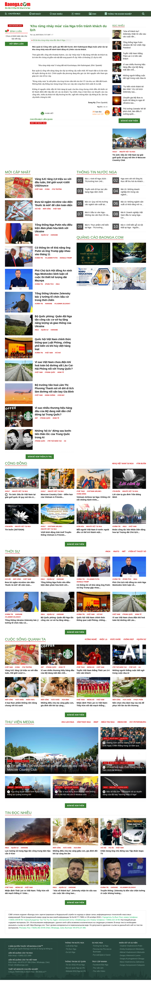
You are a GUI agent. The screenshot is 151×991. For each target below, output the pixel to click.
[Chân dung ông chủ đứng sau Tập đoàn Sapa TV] (123, 831)
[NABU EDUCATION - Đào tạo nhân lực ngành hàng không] (93, 277)
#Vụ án (111, 848)
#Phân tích (49, 284)
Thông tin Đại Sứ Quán (75, 961)
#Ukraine (54, 235)
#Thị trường (57, 189)
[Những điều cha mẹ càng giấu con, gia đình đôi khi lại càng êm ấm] (57, 687)
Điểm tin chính (14, 24)
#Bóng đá (90, 667)
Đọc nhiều (58, 14)
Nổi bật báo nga (117, 24)
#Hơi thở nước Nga (15, 25)
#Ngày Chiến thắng (126, 763)
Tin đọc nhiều (18, 813)
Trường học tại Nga (100, 946)
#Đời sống (47, 209)
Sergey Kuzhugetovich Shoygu (132, 959)
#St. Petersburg (137, 722)
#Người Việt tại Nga (127, 152)
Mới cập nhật (18, 172)
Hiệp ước (8, 548)
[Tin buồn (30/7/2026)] (22, 514)
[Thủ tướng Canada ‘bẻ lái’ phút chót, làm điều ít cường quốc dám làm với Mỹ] (116, 112)
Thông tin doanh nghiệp (120, 14)
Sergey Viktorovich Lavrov (130, 955)
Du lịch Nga (70, 952)
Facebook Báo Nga (100, 965)
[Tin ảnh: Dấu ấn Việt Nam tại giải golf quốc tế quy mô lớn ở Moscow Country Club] (129, 139)
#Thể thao (81, 491)
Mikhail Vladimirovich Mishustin (132, 952)
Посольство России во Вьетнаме (102, 950)
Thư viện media (19, 722)
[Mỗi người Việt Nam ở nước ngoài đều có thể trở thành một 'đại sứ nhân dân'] (93, 514)
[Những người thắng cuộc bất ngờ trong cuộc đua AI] (116, 78)
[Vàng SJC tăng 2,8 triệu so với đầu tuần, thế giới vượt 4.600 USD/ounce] (19, 188)
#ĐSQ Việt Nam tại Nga (123, 463)
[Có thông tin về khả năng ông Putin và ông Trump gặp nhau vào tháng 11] (19, 256)
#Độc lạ (103, 639)
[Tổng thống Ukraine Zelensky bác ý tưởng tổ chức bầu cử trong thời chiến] (19, 302)
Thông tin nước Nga (97, 172)
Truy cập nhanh (99, 961)
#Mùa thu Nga (108, 722)
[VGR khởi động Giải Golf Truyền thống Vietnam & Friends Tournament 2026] (57, 514)
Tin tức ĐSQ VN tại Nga (75, 965)
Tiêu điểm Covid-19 (84, 21)
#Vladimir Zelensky (62, 303)
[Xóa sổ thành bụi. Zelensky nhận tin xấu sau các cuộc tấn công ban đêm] (116, 34)
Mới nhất (36, 14)
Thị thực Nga (71, 949)
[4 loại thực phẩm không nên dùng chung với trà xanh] (22, 687)
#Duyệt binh (114, 738)
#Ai (65, 441)
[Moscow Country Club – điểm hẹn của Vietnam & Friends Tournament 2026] (57, 479)
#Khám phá (123, 738)
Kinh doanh (9, 635)
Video (77, 14)
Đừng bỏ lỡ (115, 21)
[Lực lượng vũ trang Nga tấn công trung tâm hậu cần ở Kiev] (28, 831)
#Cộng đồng (81, 494)
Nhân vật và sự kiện (128, 943)
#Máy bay (113, 787)
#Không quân (122, 787)
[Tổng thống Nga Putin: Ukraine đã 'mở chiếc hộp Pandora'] (116, 45)
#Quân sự (44, 235)
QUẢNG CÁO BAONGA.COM (100, 237)
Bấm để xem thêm (129, 121)
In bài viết (49, 113)
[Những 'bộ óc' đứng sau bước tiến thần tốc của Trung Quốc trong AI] (19, 439)
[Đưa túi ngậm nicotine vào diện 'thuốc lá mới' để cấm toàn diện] (19, 210)
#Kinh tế (60, 372)
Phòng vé (8, 909)
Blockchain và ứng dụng (52, 21)
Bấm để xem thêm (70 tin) (40, 457)
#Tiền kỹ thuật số (137, 551)
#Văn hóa (80, 526)
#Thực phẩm (138, 700)
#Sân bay (61, 395)
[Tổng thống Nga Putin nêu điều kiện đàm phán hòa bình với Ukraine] (19, 233)
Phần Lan (9, 906)
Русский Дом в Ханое (102, 955)
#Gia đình (65, 700)
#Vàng (47, 189)
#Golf (114, 152)
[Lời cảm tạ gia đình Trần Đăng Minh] (129, 479)
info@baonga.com (21, 965)
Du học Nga (97, 943)
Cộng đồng (16, 463)
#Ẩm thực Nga (84, 722)
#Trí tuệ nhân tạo (54, 441)
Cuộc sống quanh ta (25, 639)
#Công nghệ (91, 639)
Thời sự (80, 24)
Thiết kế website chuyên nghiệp (23, 969)
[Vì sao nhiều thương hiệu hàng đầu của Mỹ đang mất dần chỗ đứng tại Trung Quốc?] (116, 67)
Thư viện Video (99, 971)
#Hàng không (50, 395)
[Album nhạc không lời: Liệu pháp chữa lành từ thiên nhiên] (129, 253)
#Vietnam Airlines (94, 491)
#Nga (37, 235)
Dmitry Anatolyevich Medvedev (132, 949)
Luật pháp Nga (71, 946)
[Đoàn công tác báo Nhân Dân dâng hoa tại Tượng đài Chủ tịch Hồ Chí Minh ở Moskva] (129, 514)
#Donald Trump (66, 258)
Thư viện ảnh (98, 968)
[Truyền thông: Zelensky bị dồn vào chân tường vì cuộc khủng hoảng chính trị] (123, 871)
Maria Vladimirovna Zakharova (132, 962)
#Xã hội (38, 209)
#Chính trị (39, 258)
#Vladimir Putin (51, 258)
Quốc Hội (8, 934)
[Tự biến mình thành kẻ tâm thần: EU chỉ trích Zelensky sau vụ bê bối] (116, 89)
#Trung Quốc (50, 372)
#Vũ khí (58, 353)
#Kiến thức (30, 700)
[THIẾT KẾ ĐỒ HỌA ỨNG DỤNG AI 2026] (93, 254)
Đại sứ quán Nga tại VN (75, 968)
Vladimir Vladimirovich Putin (131, 946)
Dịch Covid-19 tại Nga (51, 24)
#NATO (116, 551)
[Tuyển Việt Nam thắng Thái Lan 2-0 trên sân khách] (116, 56)
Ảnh (94, 14)
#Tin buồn (141, 463)
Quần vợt (8, 937)
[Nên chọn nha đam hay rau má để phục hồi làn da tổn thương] (129, 687)
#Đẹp (96, 722)
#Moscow (122, 722)
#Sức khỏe (115, 639)
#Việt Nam (39, 189)
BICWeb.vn (40, 972)
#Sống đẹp (128, 639)
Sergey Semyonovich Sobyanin (132, 965)
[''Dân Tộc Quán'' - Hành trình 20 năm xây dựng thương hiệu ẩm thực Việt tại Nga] (129, 278)
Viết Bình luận (16, 44)
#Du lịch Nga (67, 722)
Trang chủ (13, 21)
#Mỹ (36, 418)
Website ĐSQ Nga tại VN (76, 971)
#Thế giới (132, 667)
